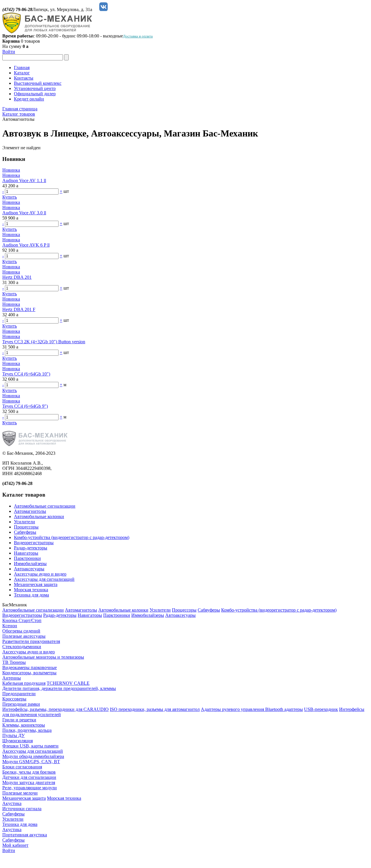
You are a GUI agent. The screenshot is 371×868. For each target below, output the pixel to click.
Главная (22, 67)
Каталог (22, 72)
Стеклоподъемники (21, 646)
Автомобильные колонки (39, 516)
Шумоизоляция (17, 740)
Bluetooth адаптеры (284, 709)
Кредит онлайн (29, 98)
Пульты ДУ (13, 735)
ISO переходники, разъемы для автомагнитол (155, 709)
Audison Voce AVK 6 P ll (26, 244)
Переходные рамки (21, 704)
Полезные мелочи (20, 792)
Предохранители (19, 693)
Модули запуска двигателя (28, 782)
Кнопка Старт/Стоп (21, 620)
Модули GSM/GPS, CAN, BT (31, 761)
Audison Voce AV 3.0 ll (24, 212)
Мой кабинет (15, 845)
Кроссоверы (14, 698)
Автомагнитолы (30, 511)
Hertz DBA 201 (17, 277)
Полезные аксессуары (24, 636)
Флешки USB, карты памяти (30, 745)
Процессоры (26, 526)
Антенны (11, 677)
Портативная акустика (24, 834)
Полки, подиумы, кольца (27, 730)
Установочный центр (35, 88)
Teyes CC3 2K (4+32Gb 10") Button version (43, 341)
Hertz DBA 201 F (18, 309)
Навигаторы (26, 553)
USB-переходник (321, 709)
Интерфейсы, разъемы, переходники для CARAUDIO (55, 709)
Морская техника (31, 589)
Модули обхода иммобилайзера (33, 756)
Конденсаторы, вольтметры (29, 672)
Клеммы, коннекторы (23, 725)
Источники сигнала (21, 808)
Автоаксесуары (29, 568)
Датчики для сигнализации (29, 777)
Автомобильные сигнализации (44, 506)
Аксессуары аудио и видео (40, 574)
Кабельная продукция (24, 683)
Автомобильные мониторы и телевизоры (43, 657)
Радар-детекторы (30, 547)
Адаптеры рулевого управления (233, 709)
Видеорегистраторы (34, 542)
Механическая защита (35, 584)
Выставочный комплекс (37, 83)
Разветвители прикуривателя (31, 641)
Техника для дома (31, 594)
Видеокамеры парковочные (29, 667)
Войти (8, 51)
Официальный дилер (35, 93)
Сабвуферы (25, 532)
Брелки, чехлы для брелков (29, 772)
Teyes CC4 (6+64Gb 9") (25, 406)
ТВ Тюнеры (14, 662)
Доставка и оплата (138, 36)
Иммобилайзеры (30, 563)
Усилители (24, 521)
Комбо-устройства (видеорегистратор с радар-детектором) (71, 537)
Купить (9, 197)
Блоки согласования (22, 766)
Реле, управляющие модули (29, 787)
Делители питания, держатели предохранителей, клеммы (59, 688)
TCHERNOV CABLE (68, 683)
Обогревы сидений (21, 630)
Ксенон (9, 625)
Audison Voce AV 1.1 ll (24, 180)
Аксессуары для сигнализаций (44, 579)
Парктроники (27, 558)
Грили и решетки (19, 719)
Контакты (23, 78)
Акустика (11, 803)
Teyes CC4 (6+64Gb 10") (26, 373)
